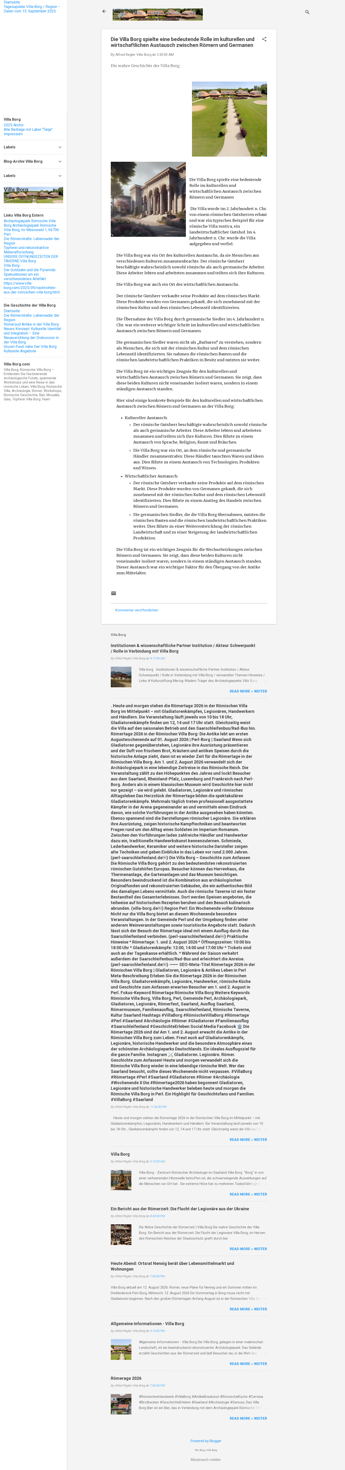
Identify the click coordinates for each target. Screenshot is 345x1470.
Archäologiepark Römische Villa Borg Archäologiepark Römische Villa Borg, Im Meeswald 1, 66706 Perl (31, 228)
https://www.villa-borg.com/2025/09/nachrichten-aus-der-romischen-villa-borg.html (32, 287)
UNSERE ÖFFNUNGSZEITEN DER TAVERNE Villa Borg (31, 258)
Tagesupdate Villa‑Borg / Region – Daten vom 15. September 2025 (32, 8)
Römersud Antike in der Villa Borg (31, 324)
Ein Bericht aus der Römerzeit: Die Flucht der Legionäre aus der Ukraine (180, 1208)
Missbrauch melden (206, 1460)
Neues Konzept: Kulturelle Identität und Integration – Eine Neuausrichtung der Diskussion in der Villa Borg (32, 335)
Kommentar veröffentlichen (136, 610)
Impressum (13, 134)
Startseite (12, 2)
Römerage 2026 (126, 1378)
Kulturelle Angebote (20, 351)
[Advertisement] (295, 99)
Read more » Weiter (248, 691)
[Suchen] (307, 13)
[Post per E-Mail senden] (113, 595)
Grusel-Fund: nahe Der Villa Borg (30, 346)
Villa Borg (125, 11)
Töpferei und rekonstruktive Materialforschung (26, 249)
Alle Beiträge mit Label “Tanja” (28, 129)
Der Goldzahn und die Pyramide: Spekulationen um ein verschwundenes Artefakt (30, 274)
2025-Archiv (14, 125)
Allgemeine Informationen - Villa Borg (147, 1323)
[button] (264, 39)
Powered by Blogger (206, 1441)
